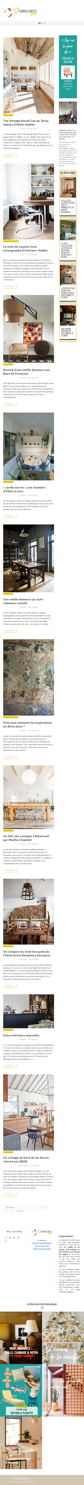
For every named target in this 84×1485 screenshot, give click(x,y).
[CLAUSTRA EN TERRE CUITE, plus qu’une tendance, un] (63, 1390)
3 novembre (22, 959)
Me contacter (42, 1246)
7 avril (22, 254)
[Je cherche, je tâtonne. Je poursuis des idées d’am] (21, 1338)
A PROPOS (42, 1240)
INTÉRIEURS (8, 115)
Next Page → (20, 1211)
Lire (31, 1059)
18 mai (22, 128)
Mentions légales (42, 1249)
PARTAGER (33, 128)
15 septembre (23, 1165)
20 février (23, 730)
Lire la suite (10, 155)
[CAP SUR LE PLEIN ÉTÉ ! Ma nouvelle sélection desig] (21, 1390)
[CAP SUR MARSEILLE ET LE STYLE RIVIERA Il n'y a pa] (21, 1443)
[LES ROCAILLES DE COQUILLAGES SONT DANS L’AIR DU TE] (63, 1338)
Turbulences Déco (21, 1478)
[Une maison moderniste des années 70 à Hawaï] (68, 315)
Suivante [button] (73, 81)
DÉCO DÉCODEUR (11, 241)
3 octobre (22, 1039)
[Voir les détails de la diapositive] (68, 72)
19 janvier (23, 844)
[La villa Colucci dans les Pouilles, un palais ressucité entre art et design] (68, 230)
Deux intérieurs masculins (21, 1035)
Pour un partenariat (42, 1243)
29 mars (23, 377)
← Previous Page (10, 1207)
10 (11, 1211)
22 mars (23, 495)
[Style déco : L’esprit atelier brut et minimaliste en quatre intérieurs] (68, 187)
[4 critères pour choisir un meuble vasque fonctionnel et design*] (68, 275)
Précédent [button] (62, 81)
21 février (23, 607)
